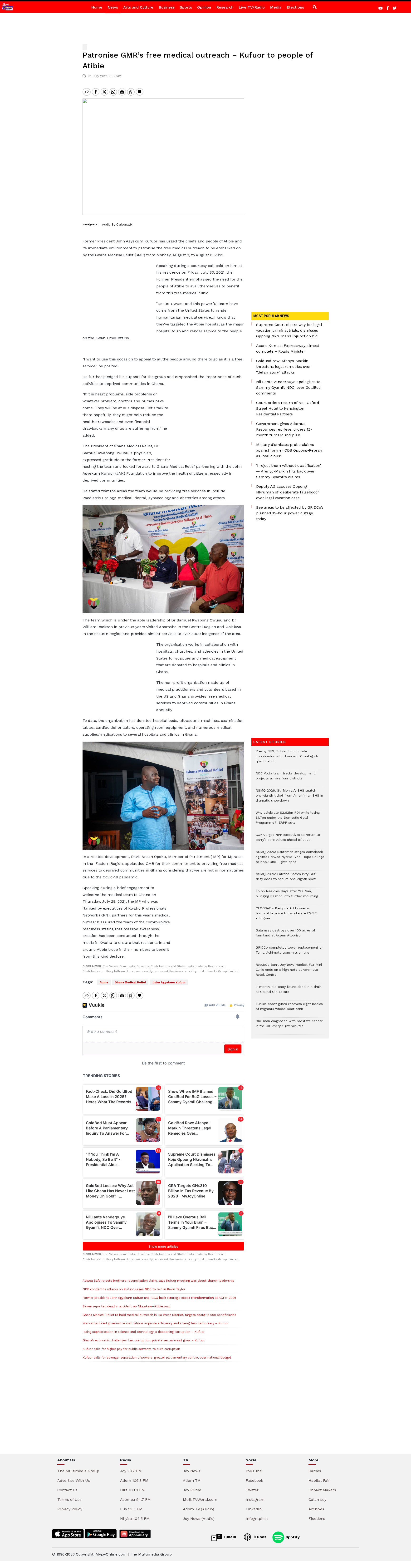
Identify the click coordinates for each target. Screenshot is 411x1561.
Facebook (254, 1480)
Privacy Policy (69, 1509)
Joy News (191, 1471)
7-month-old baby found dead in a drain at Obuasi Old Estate (289, 992)
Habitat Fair (319, 1480)
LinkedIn (254, 1509)
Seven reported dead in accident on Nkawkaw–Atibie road (127, 1306)
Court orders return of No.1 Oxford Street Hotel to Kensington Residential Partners (287, 408)
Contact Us (67, 1490)
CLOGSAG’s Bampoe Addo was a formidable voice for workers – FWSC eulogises (286, 915)
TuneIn (229, 1537)
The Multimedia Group (78, 1471)
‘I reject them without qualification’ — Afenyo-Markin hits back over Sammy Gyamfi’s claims (288, 471)
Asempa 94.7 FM (135, 1499)
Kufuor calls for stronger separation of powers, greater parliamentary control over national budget (157, 1357)
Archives (316, 1509)
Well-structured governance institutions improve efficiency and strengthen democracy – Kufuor (156, 1323)
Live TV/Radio (252, 7)
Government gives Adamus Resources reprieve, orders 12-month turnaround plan (284, 429)
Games (314, 1471)
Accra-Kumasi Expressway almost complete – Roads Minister (287, 348)
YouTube (254, 1471)
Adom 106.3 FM (134, 1480)
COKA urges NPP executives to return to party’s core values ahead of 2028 (288, 840)
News (113, 7)
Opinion (204, 7)
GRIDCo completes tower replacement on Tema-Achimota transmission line (289, 952)
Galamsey (317, 1499)
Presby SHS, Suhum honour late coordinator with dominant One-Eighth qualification (287, 758)
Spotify (292, 1537)
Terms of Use (69, 1499)
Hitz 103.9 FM (132, 1490)
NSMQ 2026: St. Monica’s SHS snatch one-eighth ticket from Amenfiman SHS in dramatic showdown (289, 797)
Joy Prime (192, 1490)
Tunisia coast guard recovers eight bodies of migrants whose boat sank (289, 1009)
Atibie (103, 982)
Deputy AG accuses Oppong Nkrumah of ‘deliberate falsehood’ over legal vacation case (287, 492)
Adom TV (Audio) (198, 1509)
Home (96, 7)
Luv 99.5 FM (131, 1509)
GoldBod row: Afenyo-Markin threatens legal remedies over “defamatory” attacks (283, 366)
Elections (295, 7)
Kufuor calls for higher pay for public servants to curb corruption (131, 1349)
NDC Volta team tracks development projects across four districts (285, 778)
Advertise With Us (73, 1480)
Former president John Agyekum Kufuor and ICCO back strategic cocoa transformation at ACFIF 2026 (159, 1298)
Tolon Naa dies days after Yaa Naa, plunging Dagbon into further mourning (287, 896)
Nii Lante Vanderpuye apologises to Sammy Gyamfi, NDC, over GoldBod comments (288, 387)
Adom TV (191, 1480)
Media (275, 7)
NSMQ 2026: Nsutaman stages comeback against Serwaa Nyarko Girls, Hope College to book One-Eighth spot (290, 859)
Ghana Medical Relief (130, 982)
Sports (186, 7)
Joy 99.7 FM (131, 1471)
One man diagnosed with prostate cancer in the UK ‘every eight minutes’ (289, 1026)
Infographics (257, 1518)
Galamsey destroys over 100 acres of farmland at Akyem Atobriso (285, 935)
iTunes (259, 1537)
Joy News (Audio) (199, 1518)
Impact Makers (322, 1490)
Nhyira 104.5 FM (135, 1518)
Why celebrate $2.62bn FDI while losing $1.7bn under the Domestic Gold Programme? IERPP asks (288, 820)
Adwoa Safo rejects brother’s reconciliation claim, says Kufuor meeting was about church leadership (158, 1280)
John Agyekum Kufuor (169, 982)
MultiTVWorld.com (200, 1499)
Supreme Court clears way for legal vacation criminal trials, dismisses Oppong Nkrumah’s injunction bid (289, 330)
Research (224, 7)
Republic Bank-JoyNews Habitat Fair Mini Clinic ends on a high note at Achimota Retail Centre (289, 972)
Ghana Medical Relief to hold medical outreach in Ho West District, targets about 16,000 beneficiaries (159, 1315)
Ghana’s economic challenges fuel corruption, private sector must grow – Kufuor (144, 1340)
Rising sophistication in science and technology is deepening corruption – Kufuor (144, 1332)
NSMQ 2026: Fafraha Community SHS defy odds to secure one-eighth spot (286, 879)
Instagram (255, 1499)
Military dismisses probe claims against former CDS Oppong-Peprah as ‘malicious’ (289, 450)
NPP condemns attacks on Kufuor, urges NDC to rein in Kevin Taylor (134, 1289)
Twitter (252, 1490)
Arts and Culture (138, 7)
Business (167, 7)
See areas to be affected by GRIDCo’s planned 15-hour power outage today (289, 513)
